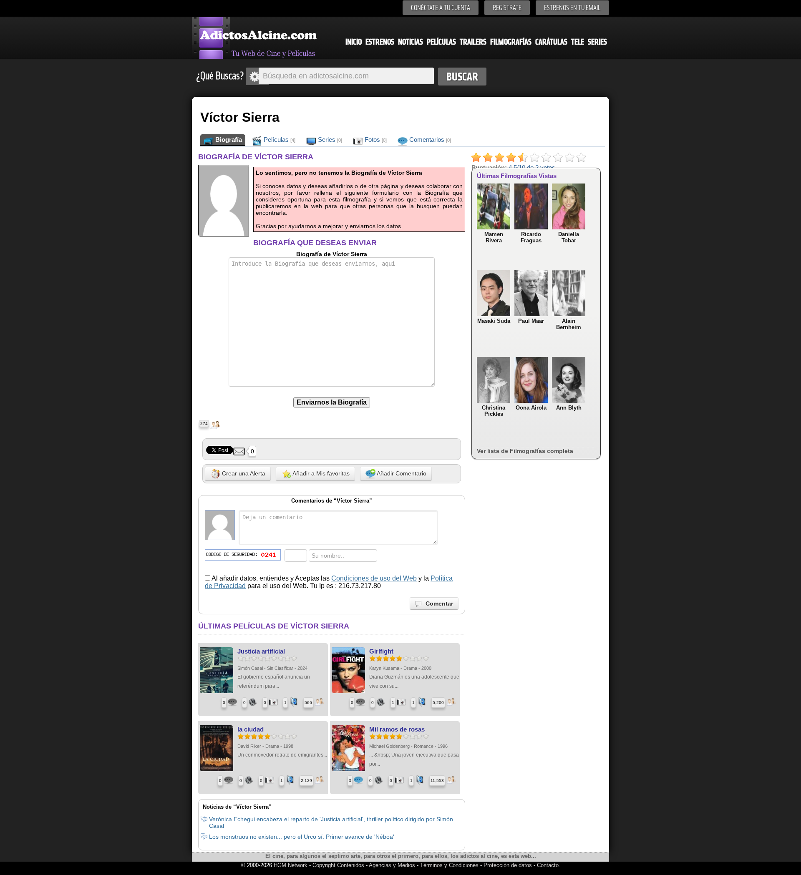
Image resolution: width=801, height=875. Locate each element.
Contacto (548, 865)
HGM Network (290, 865)
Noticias (410, 42)
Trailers (473, 42)
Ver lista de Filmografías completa (525, 451)
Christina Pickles (493, 411)
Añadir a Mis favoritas (320, 473)
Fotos (375, 139)
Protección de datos (508, 865)
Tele (577, 42)
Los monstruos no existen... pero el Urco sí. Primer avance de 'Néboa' (301, 836)
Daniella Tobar (568, 237)
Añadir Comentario (400, 473)
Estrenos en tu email (572, 7)
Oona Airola (531, 408)
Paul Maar (531, 321)
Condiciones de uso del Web (374, 578)
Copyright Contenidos (338, 865)
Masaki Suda (493, 321)
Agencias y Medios (392, 865)
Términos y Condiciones (450, 865)
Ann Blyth (569, 408)
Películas (441, 42)
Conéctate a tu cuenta (440, 7)
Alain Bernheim (568, 324)
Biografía (228, 139)
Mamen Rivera (493, 237)
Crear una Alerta (242, 473)
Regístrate (507, 7)
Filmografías (510, 42)
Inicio (353, 42)
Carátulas (551, 42)
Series (597, 42)
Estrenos (379, 42)
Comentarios (429, 139)
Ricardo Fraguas (531, 237)
